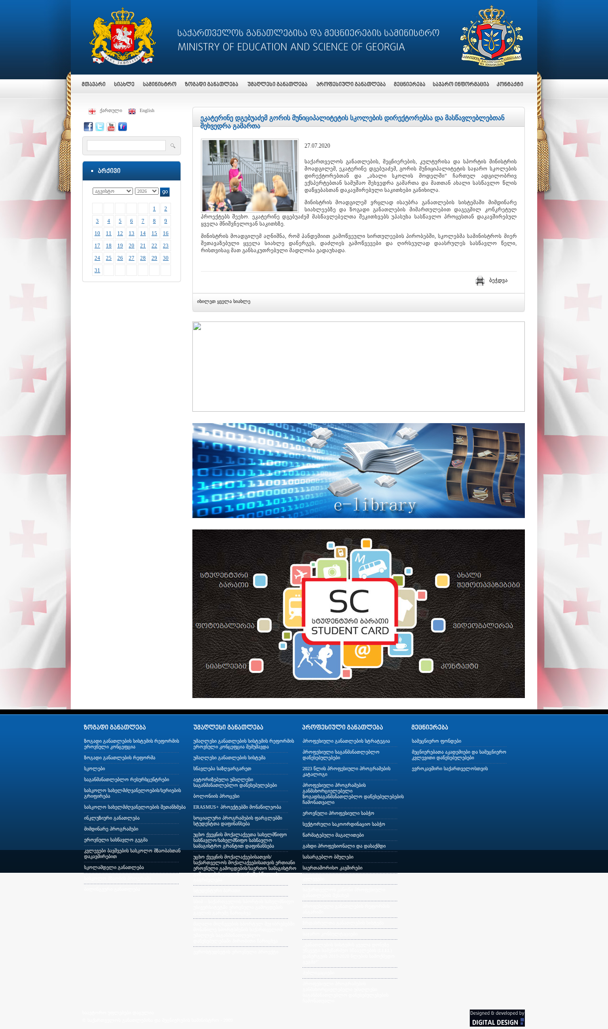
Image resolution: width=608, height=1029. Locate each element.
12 (120, 233)
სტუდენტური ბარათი (216, 890)
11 (109, 233)
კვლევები (313, 878)
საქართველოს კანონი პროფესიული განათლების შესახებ (344, 892)
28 (143, 258)
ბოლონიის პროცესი (216, 796)
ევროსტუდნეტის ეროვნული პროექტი (235, 951)
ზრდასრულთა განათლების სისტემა (343, 922)
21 (143, 245)
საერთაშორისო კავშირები (332, 867)
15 (154, 233)
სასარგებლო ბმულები (328, 856)
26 (120, 258)
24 (97, 258)
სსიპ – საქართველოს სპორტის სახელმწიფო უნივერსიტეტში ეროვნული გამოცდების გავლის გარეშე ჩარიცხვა (243, 907)
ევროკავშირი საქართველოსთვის (450, 768)
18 (109, 245)
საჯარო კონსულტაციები (330, 933)
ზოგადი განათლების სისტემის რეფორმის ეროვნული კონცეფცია (131, 743)
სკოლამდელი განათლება (114, 867)
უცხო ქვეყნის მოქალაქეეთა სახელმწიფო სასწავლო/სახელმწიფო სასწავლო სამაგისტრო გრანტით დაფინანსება (240, 840)
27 (131, 258)
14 (143, 233)
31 (97, 270)
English (147, 110)
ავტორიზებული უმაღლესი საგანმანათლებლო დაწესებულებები (235, 782)
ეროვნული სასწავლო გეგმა (116, 839)
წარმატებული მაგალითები (333, 835)
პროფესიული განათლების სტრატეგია (346, 741)
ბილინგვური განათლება (112, 889)
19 (120, 245)
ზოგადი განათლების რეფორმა (119, 757)
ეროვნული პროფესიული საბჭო (338, 813)
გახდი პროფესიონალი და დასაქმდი (344, 846)
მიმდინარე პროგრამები (111, 828)
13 (131, 233)
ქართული (111, 110)
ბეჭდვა (498, 280)
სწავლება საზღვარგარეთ (222, 768)
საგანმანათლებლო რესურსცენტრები (126, 779)
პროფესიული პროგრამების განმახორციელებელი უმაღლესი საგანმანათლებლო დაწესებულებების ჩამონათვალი (346, 992)
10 (97, 233)
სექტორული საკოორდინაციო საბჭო (344, 824)
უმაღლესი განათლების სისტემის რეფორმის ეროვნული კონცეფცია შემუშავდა (243, 743)
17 (97, 245)
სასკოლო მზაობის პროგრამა (117, 878)
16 (166, 233)
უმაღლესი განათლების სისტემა (229, 757)
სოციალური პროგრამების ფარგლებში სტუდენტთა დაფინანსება (237, 820)
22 (154, 245)
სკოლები (94, 768)
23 (166, 245)
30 (166, 258)
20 (131, 245)
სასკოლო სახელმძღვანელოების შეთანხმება (135, 807)
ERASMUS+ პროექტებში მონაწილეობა (237, 807)
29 (154, 258)
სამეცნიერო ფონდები (436, 741)
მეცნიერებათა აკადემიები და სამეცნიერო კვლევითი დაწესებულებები (459, 754)
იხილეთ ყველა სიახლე (223, 301)
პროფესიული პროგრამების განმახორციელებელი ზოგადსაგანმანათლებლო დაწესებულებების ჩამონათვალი (353, 794)
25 (109, 258)
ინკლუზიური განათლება (112, 818)
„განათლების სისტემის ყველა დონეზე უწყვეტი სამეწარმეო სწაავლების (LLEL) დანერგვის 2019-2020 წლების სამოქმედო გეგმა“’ (349, 953)
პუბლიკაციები (318, 972)
